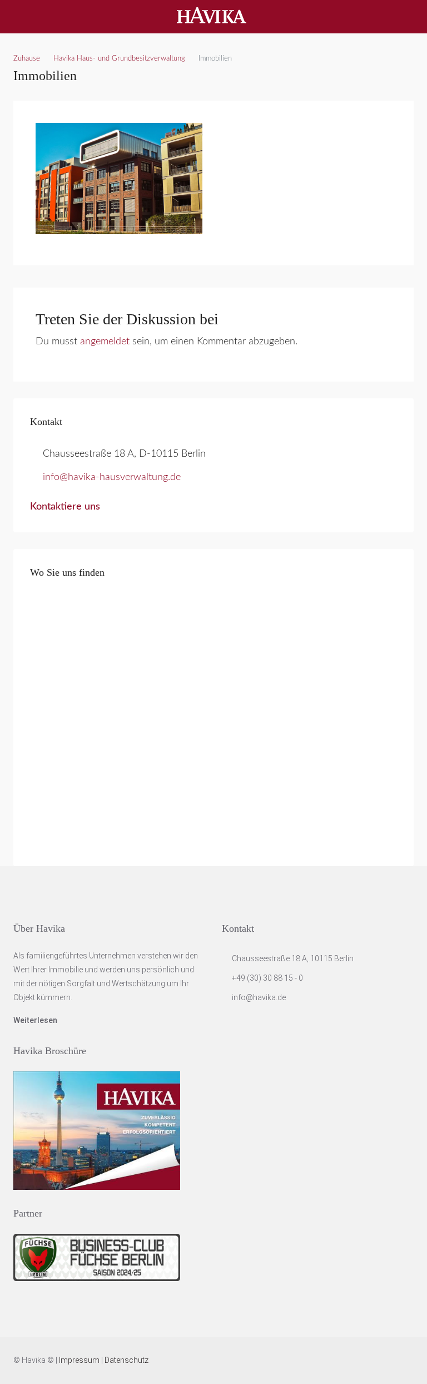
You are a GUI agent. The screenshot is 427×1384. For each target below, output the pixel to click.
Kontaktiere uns (65, 507)
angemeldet (105, 342)
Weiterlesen (35, 1020)
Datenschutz (126, 1360)
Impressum (79, 1360)
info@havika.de (259, 997)
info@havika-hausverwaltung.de (112, 477)
